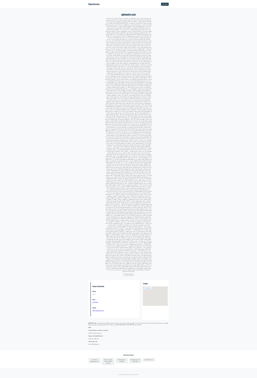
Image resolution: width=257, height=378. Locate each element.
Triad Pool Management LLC (94, 360)
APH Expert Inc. (149, 359)
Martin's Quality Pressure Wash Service (108, 361)
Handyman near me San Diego (135, 360)
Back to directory (128, 274)
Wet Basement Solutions (121, 360)
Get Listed (164, 4)
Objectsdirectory (94, 4)
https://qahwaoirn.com (98, 310)
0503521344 (95, 302)
